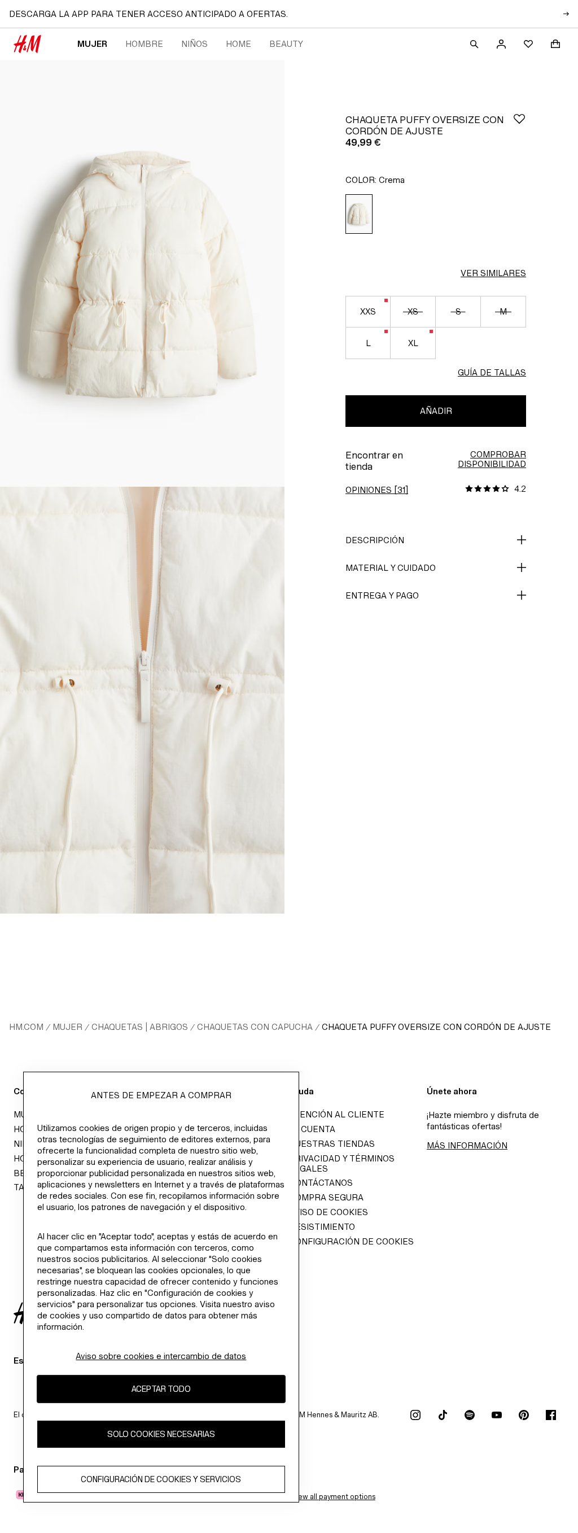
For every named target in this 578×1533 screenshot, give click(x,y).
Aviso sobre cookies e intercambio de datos (161, 1356)
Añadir (436, 411)
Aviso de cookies (328, 1212)
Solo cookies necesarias (161, 1434)
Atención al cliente (336, 1114)
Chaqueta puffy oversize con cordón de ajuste (436, 1027)
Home (238, 44)
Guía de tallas (492, 372)
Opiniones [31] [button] (376, 490)
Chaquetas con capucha (255, 1027)
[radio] (359, 214)
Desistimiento (322, 1226)
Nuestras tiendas (332, 1143)
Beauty (286, 44)
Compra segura (326, 1197)
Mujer (92, 44)
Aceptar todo (161, 1389)
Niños (194, 44)
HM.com (26, 1027)
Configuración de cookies (351, 1241)
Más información (467, 1145)
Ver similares (493, 273)
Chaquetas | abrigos (139, 1027)
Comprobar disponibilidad (492, 459)
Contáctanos (321, 1182)
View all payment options (333, 1496)
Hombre (144, 44)
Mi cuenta (312, 1129)
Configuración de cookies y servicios (161, 1479)
